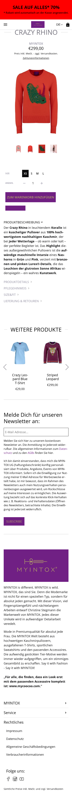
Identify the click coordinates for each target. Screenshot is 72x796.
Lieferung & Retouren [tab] (21, 301)
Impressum (14, 731)
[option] (36, 101)
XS (25, 173)
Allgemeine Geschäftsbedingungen (30, 747)
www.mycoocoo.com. (25, 686)
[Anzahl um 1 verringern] (24, 183)
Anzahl (9, 183)
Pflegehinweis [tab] (15, 288)
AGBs (31, 453)
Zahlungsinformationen (36, 58)
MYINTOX (36, 43)
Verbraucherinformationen (25, 754)
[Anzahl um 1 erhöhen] (42, 183)
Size (7, 173)
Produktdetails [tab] (16, 282)
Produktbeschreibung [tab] (22, 222)
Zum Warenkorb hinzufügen (30, 197)
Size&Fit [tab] (10, 295)
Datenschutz (15, 739)
